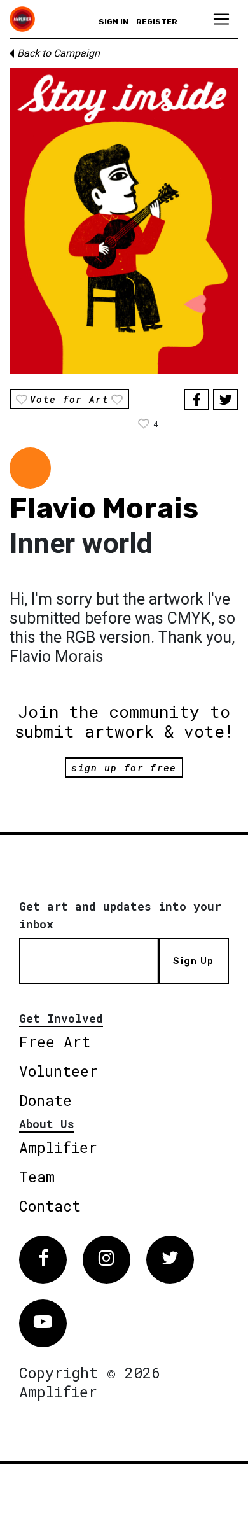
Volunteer (58, 1071)
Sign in (113, 21)
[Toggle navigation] (221, 19)
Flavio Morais (104, 508)
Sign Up (193, 961)
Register (156, 21)
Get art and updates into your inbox (120, 915)
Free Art (54, 1041)
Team (37, 1176)
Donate (45, 1100)
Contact (50, 1205)
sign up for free (123, 767)
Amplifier (58, 1147)
